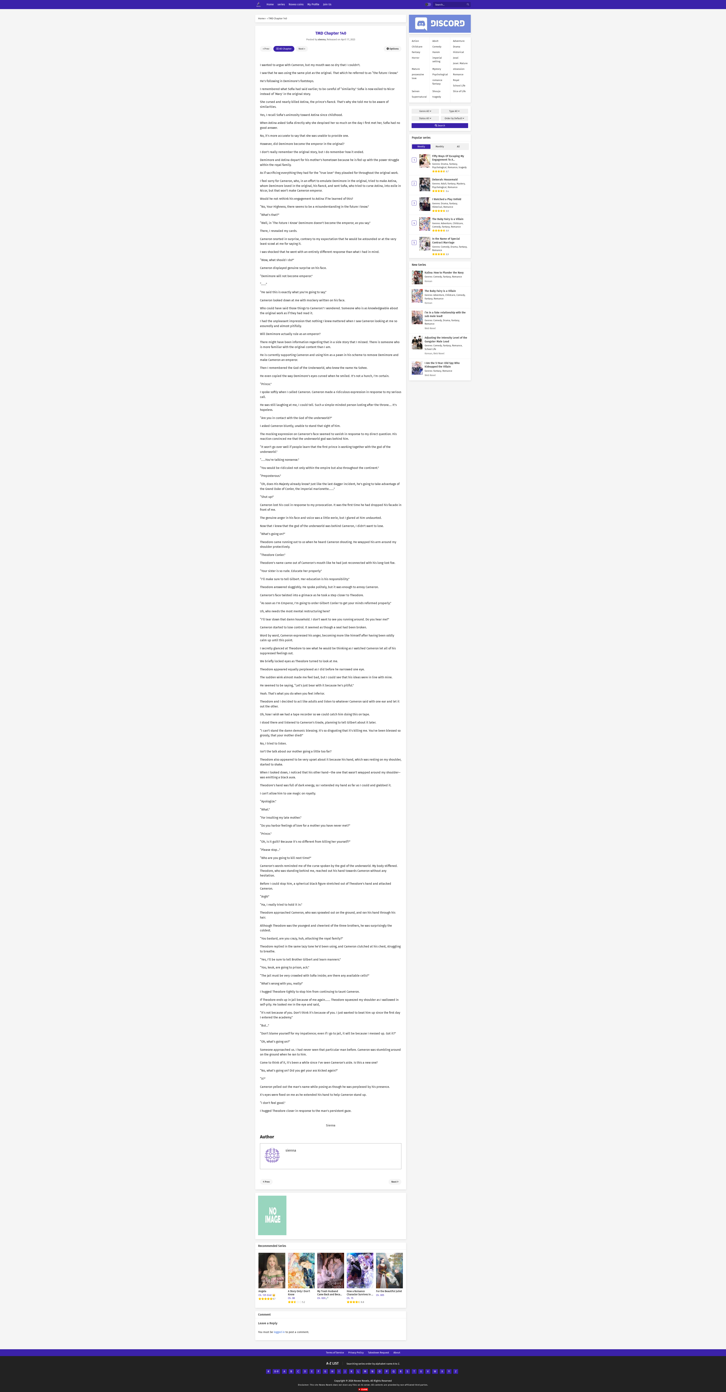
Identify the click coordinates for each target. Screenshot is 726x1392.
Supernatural (419, 96)
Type (453, 111)
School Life (459, 85)
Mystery (436, 69)
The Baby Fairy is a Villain (447, 219)
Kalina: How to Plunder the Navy (444, 272)
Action (415, 41)
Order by (453, 118)
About (396, 1352)
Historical (458, 52)
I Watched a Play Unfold (446, 199)
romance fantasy (437, 82)
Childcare (417, 46)
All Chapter (285, 48)
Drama (456, 46)
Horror (415, 57)
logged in (279, 1332)
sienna (290, 1150)
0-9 (276, 1371)
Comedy (436, 46)
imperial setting (437, 59)
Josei (455, 57)
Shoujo (436, 91)
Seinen (416, 91)
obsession (459, 69)
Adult (435, 41)
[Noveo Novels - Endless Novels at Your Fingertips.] (258, 4)
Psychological (440, 74)
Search (441, 125)
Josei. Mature (460, 63)
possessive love (418, 76)
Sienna (330, 1125)
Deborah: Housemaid (445, 179)
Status (424, 118)
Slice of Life (459, 91)
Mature (416, 69)
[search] (467, 4)
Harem (436, 52)
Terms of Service (335, 1352)
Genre (424, 111)
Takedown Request (378, 1352)
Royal (456, 80)
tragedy (436, 96)
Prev (266, 48)
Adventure (459, 41)
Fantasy (416, 52)
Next (301, 48)
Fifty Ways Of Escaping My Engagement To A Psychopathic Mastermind (448, 160)
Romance (458, 74)
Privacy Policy (356, 1352)
